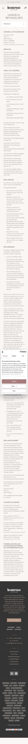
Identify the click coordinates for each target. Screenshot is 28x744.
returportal (20, 296)
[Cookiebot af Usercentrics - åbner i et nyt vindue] (20, 352)
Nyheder (11, 627)
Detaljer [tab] (14, 356)
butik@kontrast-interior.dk (16, 44)
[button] (23, 24)
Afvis (14, 391)
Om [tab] (23, 356)
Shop (18, 627)
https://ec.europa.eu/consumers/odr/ (14, 532)
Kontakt (18, 629)
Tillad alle (14, 381)
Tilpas (13, 386)
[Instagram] (12, 673)
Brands (10, 629)
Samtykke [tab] (5, 356)
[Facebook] (16, 673)
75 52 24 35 (11, 42)
